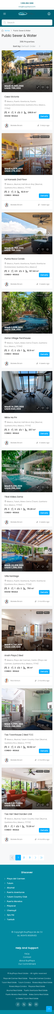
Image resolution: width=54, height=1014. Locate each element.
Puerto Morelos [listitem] (14, 901)
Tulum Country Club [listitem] (17, 896)
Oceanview (45, 137)
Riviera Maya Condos (18, 986)
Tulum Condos (24, 982)
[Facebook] (18, 1004)
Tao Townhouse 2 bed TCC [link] (18, 734)
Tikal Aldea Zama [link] (13, 496)
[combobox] (31, 46)
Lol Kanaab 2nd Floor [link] (15, 179)
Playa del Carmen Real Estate (15, 978)
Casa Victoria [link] (11, 96)
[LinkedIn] (30, 1004)
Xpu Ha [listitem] (10, 914)
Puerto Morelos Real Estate (16, 994)
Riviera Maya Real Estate (42, 982)
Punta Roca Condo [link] (14, 258)
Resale (46, 54)
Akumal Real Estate (14, 990)
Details (44, 116)
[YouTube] (36, 1004)
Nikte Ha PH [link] (10, 417)
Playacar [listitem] (11, 905)
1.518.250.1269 (27, 3)
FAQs (27, 953)
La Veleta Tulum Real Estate (27, 998)
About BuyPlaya (27, 960)
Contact (27, 957)
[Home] (26, 13)
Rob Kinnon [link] (15, 680)
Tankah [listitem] (11, 919)
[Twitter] (24, 1004)
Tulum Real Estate (9, 982)
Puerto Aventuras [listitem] (16, 892)
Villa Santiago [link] (11, 576)
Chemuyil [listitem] (11, 910)
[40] (41, 857)
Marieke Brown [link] (16, 125)
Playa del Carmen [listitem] (16, 878)
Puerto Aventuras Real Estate (35, 990)
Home (7, 30)
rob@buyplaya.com (27, 6)
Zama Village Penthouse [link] (17, 338)
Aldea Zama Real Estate (38, 994)
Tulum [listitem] (10, 883)
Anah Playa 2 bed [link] (13, 655)
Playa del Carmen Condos (40, 978)
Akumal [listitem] (11, 887)
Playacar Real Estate (36, 986)
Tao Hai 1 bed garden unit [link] (18, 814)
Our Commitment (27, 964)
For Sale (40, 54)
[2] (35, 857)
